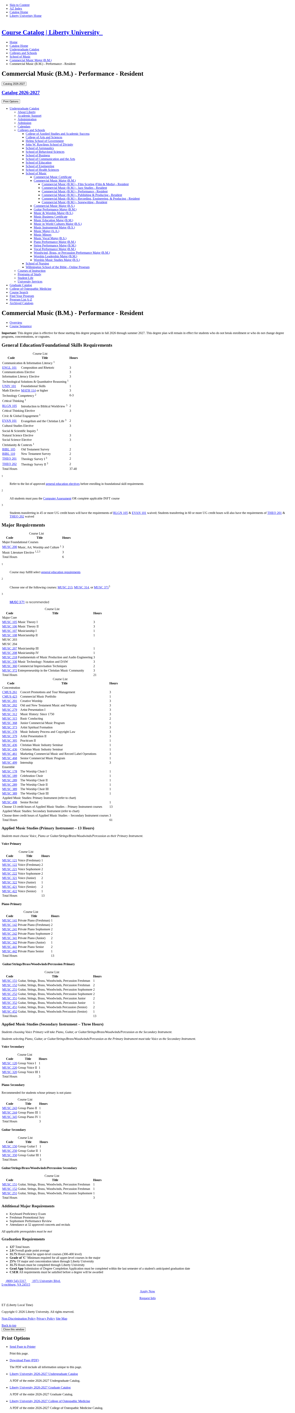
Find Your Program (22, 296)
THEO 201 (9, 458)
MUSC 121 (9, 860)
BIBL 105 (8, 449)
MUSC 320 (9, 1072)
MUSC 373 (9, 727)
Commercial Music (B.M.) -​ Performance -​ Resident (75, 191)
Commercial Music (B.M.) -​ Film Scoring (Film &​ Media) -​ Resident (85, 184)
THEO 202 (9, 464)
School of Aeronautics (40, 148)
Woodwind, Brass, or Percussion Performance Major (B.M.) (72, 252)
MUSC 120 (9, 1063)
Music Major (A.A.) (46, 231)
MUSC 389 (9, 789)
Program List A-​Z (21, 299)
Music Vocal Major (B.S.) (50, 238)
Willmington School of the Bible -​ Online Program (58, 267)
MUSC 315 (9, 718)
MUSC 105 (9, 622)
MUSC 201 (9, 701)
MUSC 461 (9, 753)
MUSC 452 (9, 1011)
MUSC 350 (9, 1155)
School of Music (20, 56)
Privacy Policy (46, 1318)
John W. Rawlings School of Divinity (49, 144)
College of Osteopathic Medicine (30, 288)
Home (13, 42)
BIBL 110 (8, 453)
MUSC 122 (9, 864)
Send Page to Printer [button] (23, 1346)
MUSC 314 (81, 587)
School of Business (38, 155)
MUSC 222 (9, 873)
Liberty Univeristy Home (26, 15)
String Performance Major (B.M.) (55, 245)
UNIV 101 (9, 386)
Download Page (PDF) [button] (24, 1360)
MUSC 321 (9, 878)
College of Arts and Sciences (44, 137)
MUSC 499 (9, 762)
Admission (24, 123)
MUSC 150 (9, 1146)
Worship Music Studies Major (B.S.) (57, 260)
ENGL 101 (9, 367)
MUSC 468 (9, 758)
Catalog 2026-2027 (21, 92)
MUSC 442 (9, 951)
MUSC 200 (9, 547)
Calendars (24, 126)
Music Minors (42, 234)
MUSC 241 (9, 929)
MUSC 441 (9, 947)
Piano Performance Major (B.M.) (55, 242)
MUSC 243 (9, 1108)
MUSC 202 (9, 705)
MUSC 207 (9, 648)
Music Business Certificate (50, 216)
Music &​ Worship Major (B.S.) (53, 213)
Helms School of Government (45, 141)
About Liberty (27, 112)
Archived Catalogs (21, 303)
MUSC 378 (9, 731)
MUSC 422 (9, 891)
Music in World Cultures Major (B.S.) (58, 224)
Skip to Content (20, 5)
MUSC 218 (9, 657)
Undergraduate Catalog (24, 49)
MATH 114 (28, 390)
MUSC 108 (9, 635)
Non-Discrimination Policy (19, 1318)
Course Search (19, 292)
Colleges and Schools (23, 53)
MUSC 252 (9, 994)
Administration (27, 119)
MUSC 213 (65, 587)
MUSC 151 (9, 980)
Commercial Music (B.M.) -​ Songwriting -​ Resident (74, 202)
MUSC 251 (9, 989)
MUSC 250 (9, 1150)
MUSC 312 (9, 714)
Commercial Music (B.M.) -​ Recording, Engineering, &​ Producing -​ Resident (91, 198)
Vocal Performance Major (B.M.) (55, 249)
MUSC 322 (9, 882)
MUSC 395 (9, 740)
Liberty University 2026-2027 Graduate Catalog (40, 1387)
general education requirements (60, 572)
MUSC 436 (9, 745)
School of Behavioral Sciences (45, 151)
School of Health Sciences (42, 169)
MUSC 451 (9, 1007)
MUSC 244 (9, 1112)
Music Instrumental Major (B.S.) (54, 227)
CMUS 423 (9, 696)
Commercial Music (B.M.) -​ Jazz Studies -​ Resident (74, 187)
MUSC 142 (9, 925)
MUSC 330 (9, 661)
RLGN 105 (9, 406)
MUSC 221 (9, 869)
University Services (30, 281)
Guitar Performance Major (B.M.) (55, 209)
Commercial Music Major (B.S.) (54, 205)
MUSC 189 (9, 776)
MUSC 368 (9, 723)
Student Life (25, 278)
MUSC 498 (9, 802)
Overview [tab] (16, 322)
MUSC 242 (9, 933)
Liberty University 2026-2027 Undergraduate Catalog (44, 1374)
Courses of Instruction (32, 270)
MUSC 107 (9, 630)
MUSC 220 (9, 1067)
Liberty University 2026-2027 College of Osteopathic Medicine (50, 1401)
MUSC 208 (9, 653)
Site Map (61, 1318)
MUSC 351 (9, 998)
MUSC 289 (9, 780)
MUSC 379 (9, 736)
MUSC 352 (9, 1002)
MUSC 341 (9, 938)
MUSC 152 (9, 985)
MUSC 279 (9, 709)
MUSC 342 (9, 942)
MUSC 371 (101, 587)
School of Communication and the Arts (50, 159)
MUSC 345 (9, 1117)
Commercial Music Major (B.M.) (31, 60)
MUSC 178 (9, 771)
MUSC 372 (9, 670)
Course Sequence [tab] (21, 326)
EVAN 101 (9, 420)
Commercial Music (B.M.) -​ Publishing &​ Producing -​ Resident (82, 195)
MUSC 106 (9, 626)
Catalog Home (19, 12)
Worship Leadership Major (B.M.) (55, 256)
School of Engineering (40, 166)
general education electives (63, 483)
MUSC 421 (9, 886)
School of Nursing (37, 263)
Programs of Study (29, 274)
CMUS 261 (9, 692)
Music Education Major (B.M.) (53, 220)
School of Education (39, 162)
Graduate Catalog (21, 285)
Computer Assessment (57, 498)
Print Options (10, 101)
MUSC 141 (9, 920)
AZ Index (16, 8)
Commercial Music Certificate (53, 177)
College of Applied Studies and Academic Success (58, 133)
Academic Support (29, 115)
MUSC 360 (9, 666)
